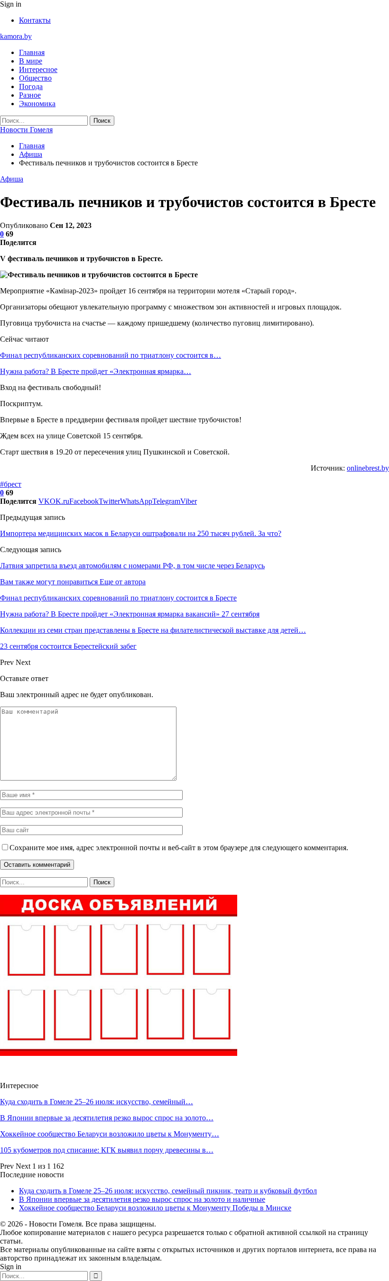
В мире (30, 61)
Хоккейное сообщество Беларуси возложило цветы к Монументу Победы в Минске (155, 1208)
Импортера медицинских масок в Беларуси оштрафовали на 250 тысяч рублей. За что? (140, 533)
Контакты (35, 20)
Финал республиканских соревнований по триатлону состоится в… (110, 355)
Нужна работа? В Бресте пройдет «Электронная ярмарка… (95, 371)
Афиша (11, 179)
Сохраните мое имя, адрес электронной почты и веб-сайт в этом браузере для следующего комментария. (178, 848)
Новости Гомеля (26, 130)
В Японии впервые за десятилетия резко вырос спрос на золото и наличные (142, 1199)
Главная (32, 52)
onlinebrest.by (368, 468)
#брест (10, 484)
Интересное (38, 69)
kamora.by (16, 36)
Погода (31, 86)
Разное (30, 95)
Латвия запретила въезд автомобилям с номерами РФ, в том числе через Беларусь (132, 566)
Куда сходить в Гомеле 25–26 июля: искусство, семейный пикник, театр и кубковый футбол (168, 1191)
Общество (35, 78)
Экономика (37, 104)
